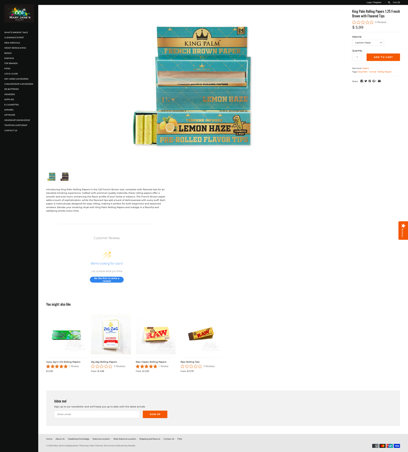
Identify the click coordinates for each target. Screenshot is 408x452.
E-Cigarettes (11, 104)
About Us (60, 439)
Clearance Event (14, 37)
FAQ (180, 439)
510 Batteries (11, 89)
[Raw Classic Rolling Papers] (156, 334)
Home (49, 439)
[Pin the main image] (369, 81)
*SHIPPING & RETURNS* (15, 125)
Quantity (357, 50)
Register (378, 2)
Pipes (7, 68)
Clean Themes (96, 445)
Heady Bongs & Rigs (15, 48)
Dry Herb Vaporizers (16, 79)
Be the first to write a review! (106, 280)
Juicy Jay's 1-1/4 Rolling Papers (63, 361)
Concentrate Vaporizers (18, 84)
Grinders (9, 94)
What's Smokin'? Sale (16, 32)
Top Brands (11, 63)
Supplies (9, 99)
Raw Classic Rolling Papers (151, 361)
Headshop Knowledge (17, 120)
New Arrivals (12, 43)
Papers (365, 68)
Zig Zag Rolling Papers (104, 361)
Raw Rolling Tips (190, 361)
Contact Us (10, 130)
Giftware (9, 115)
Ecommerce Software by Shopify (119, 445)
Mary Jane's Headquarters (65, 445)
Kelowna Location (101, 439)
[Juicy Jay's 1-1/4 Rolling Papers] (66, 334)
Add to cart (383, 57)
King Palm (363, 72)
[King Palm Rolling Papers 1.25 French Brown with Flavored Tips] (195, 88)
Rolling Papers (384, 72)
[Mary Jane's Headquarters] (19, 13)
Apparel (9, 110)
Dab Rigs (9, 58)
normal (372, 72)
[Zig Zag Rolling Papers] (111, 334)
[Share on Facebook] (362, 81)
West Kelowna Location (124, 439)
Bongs (7, 53)
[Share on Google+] (374, 81)
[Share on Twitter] (365, 81)
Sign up (155, 414)
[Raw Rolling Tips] (201, 334)
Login (369, 2)
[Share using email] (379, 81)
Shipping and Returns (149, 439)
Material (356, 36)
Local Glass (11, 73)
